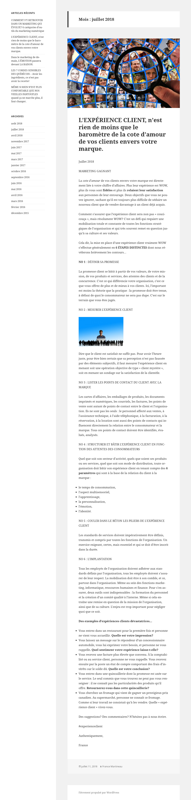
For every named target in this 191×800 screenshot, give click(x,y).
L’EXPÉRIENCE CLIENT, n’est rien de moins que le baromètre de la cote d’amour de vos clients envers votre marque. (27, 44)
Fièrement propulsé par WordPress (99, 792)
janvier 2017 (18, 165)
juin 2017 (16, 147)
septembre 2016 (20, 177)
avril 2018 (17, 135)
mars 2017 (17, 159)
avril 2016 (17, 195)
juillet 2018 (17, 129)
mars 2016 (17, 201)
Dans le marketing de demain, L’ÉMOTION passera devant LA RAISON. (26, 61)
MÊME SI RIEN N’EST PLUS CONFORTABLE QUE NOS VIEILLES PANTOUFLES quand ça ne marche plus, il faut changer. (27, 94)
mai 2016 (16, 189)
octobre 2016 (18, 171)
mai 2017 (16, 153)
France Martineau (112, 766)
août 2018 (16, 123)
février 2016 (18, 207)
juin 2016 (16, 183)
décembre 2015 (20, 213)
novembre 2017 (20, 141)
